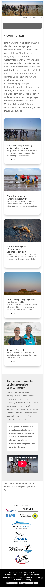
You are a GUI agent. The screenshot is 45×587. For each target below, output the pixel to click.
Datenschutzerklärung (29, 583)
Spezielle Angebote (16, 350)
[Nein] (42, 578)
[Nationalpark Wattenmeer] (21, 529)
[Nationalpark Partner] (28, 518)
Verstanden (12, 583)
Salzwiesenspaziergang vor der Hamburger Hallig (21, 301)
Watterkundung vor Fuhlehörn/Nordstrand (18, 197)
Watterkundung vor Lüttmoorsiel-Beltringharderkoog (16, 249)
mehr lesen (11, 159)
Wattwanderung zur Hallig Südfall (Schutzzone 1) (19, 147)
